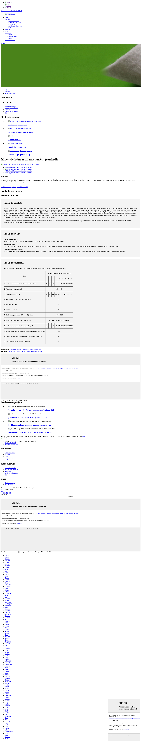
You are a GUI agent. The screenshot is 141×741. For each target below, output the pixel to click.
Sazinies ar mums (10, 40)
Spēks (10, 38)
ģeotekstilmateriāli (13, 21)
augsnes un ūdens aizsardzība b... (21, 132)
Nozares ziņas (9, 484)
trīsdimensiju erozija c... (17, 125)
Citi (9, 28)
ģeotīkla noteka (14, 140)
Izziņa (83, 436)
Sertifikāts (11, 34)
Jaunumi (7, 29)
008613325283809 (10, 443)
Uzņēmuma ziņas (10, 483)
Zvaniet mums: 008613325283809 (11, 11)
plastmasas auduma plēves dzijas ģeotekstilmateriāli (25, 349)
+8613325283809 (6, 493)
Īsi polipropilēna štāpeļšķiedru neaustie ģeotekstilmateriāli (31, 410)
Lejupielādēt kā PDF (21, 187)
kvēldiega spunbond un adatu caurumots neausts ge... (29, 425)
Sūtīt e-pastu (4, 491)
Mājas (6, 17)
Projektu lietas (12, 36)
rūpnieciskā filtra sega (15, 26)
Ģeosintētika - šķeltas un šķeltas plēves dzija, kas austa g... (31, 432)
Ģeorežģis (11, 24)
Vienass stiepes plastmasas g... (20, 155)
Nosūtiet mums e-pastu (8, 187)
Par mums (8, 33)
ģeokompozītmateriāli (14, 22)
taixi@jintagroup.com (11, 444)
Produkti (7, 19)
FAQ (6, 31)
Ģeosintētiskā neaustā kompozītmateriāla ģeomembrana (25, 351)
